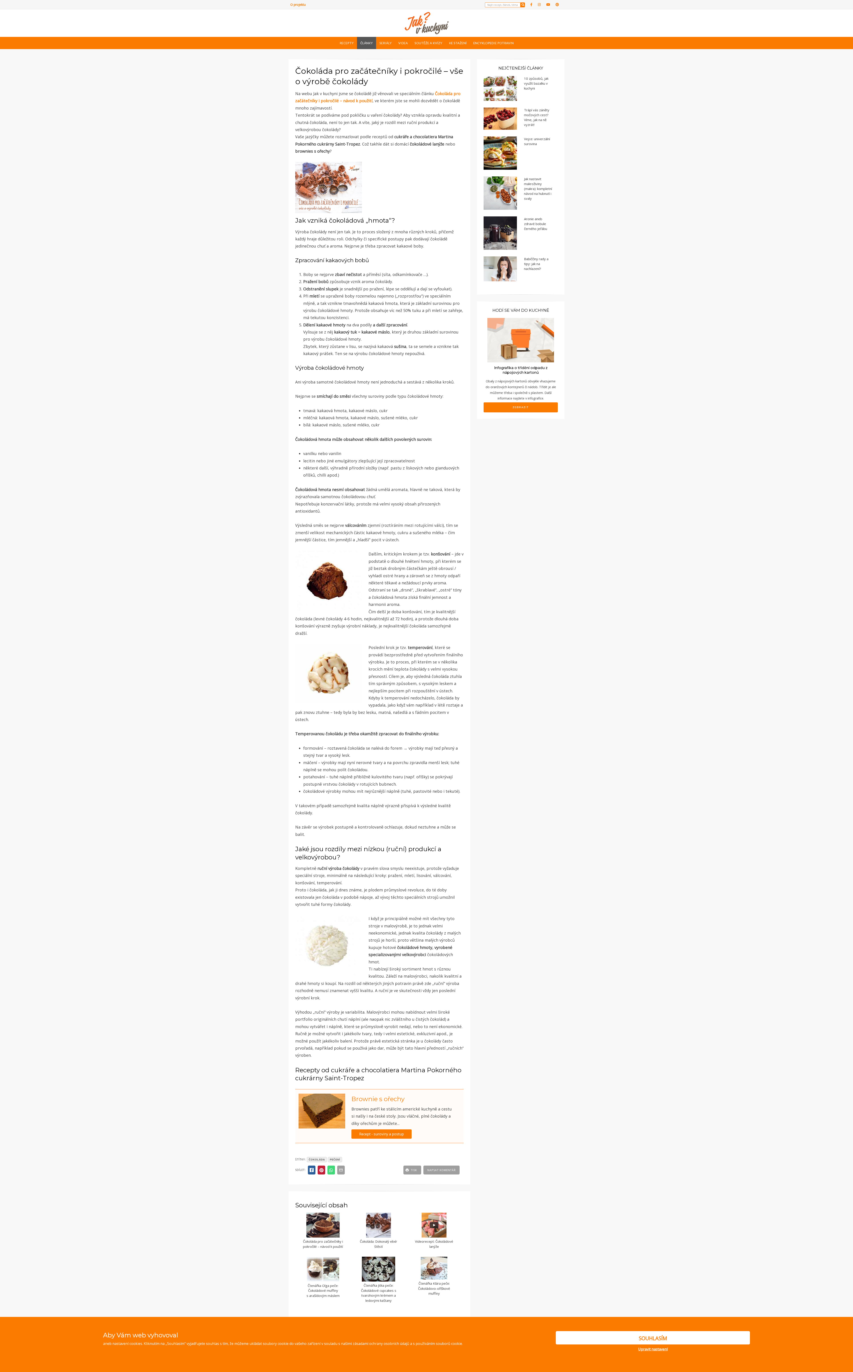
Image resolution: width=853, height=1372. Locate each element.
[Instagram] (539, 4)
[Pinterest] (557, 4)
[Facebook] (531, 4)
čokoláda (317, 1159)
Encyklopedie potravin (493, 43)
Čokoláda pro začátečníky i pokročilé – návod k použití (323, 1244)
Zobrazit (521, 407)
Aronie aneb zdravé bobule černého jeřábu (535, 224)
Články (366, 43)
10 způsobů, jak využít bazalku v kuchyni (536, 83)
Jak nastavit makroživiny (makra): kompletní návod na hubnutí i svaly (538, 189)
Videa (403, 43)
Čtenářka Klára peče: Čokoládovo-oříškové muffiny (434, 1288)
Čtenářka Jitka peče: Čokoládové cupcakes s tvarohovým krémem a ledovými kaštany (378, 1293)
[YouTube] (548, 4)
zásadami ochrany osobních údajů (381, 1343)
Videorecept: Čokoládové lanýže (434, 1244)
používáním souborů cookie (439, 1343)
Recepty (347, 43)
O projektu (298, 4)
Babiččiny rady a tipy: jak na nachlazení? (536, 264)
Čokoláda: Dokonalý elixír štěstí (378, 1244)
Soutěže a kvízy (428, 43)
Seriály (385, 43)
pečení (335, 1159)
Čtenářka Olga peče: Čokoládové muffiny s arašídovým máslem (323, 1290)
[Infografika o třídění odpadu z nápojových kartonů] (521, 339)
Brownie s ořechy (378, 1099)
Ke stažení (458, 43)
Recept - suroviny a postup (381, 1134)
